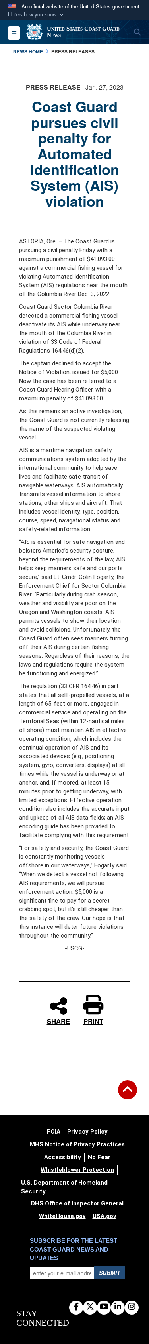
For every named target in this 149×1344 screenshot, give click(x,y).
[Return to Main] (127, 1095)
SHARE (58, 1020)
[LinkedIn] (118, 1307)
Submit (109, 1273)
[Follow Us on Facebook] (76, 1307)
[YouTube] (104, 1307)
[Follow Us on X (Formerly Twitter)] (90, 1307)
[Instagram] (132, 1307)
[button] (36, 14)
